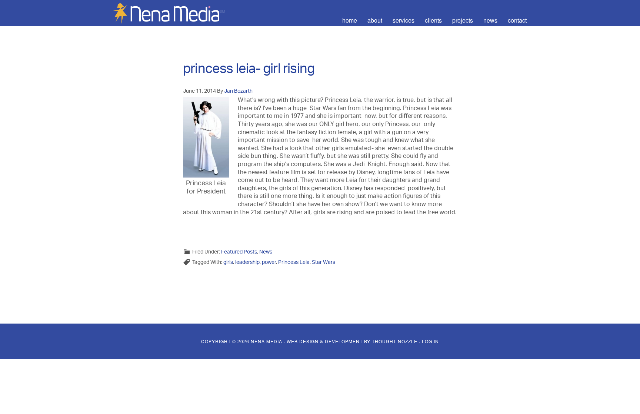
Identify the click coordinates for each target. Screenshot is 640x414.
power (269, 262)
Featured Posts (239, 252)
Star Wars (323, 262)
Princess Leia (294, 262)
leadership (247, 262)
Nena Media (175, 13)
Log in (430, 341)
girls (228, 262)
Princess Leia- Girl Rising (248, 70)
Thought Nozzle (394, 341)
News (265, 252)
